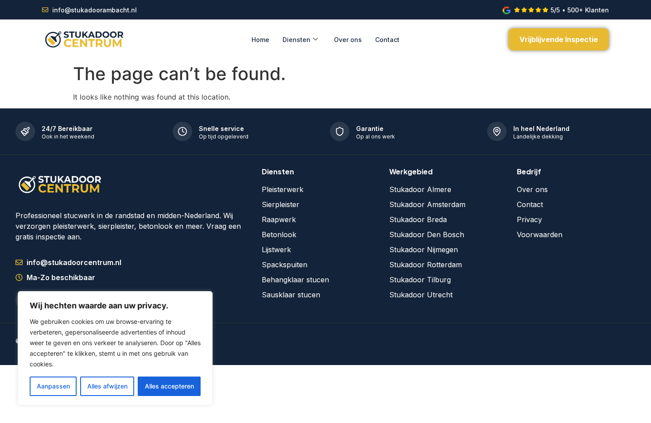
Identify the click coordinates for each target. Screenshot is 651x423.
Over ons (348, 39)
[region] (115, 348)
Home (260, 39)
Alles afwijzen (107, 386)
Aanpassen (53, 386)
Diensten (296, 39)
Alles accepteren (169, 386)
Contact (387, 39)
